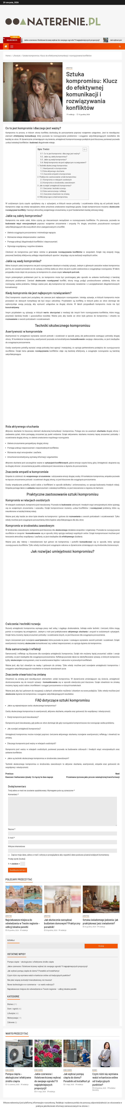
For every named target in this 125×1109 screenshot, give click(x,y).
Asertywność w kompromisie (55, 168)
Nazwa (11, 829)
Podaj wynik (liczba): (17, 859)
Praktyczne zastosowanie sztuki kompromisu (57, 177)
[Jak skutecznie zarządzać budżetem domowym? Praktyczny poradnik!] (62, 899)
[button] (11, 46)
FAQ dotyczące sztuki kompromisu (53, 197)
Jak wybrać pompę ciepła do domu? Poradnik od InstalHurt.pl (33, 971)
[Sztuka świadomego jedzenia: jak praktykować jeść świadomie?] (101, 899)
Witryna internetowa (16, 846)
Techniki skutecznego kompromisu (53, 165)
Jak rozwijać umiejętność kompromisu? (55, 186)
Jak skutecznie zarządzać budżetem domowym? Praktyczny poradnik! (62, 923)
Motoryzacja (12, 1018)
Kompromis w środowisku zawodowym (59, 183)
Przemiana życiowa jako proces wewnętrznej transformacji (93, 775)
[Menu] (11, 46)
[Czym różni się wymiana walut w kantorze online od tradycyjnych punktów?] (106, 1053)
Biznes (10, 1004)
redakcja (71, 114)
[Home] (6, 46)
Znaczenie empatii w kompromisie (57, 174)
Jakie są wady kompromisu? (55, 160)
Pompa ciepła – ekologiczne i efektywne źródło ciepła (30, 962)
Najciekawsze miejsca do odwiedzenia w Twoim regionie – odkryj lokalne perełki (22, 923)
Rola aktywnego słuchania (53, 171)
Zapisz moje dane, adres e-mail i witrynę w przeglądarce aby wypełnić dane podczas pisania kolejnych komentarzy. (60, 855)
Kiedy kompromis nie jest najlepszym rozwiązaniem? (65, 162)
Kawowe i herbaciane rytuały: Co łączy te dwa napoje (29, 775)
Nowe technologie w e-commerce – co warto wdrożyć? (30, 984)
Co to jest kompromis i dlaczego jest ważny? (62, 154)
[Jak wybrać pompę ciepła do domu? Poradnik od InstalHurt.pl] (77, 1053)
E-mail (11, 838)
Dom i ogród (12, 1009)
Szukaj (11, 940)
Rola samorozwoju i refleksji (54, 191)
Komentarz (13, 794)
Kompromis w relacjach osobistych (57, 180)
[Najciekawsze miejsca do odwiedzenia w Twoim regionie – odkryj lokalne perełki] (23, 899)
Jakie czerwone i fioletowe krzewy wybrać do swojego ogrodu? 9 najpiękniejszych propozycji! (47, 966)
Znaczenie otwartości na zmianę (56, 194)
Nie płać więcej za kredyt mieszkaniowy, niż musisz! (29, 980)
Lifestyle (69, 68)
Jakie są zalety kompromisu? (55, 157)
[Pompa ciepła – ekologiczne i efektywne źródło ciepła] (19, 1053)
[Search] (119, 46)
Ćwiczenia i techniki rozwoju (54, 188)
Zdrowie (10, 1022)
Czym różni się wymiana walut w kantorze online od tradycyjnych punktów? (39, 975)
